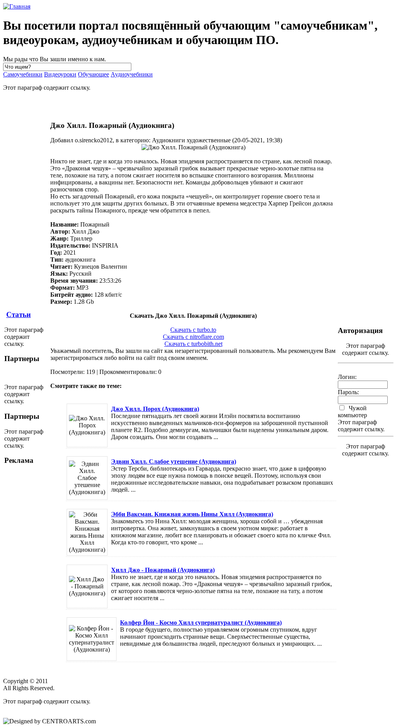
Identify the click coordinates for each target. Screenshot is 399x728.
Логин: (347, 377)
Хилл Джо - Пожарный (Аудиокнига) (163, 570)
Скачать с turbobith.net (193, 343)
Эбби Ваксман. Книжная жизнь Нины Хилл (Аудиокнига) (192, 514)
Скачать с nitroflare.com (193, 336)
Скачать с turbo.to (193, 329)
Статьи (18, 314)
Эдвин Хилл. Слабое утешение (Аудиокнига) (173, 461)
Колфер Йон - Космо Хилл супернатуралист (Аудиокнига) (201, 622)
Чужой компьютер (352, 411)
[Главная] (16, 6)
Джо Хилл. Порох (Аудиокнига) (155, 409)
